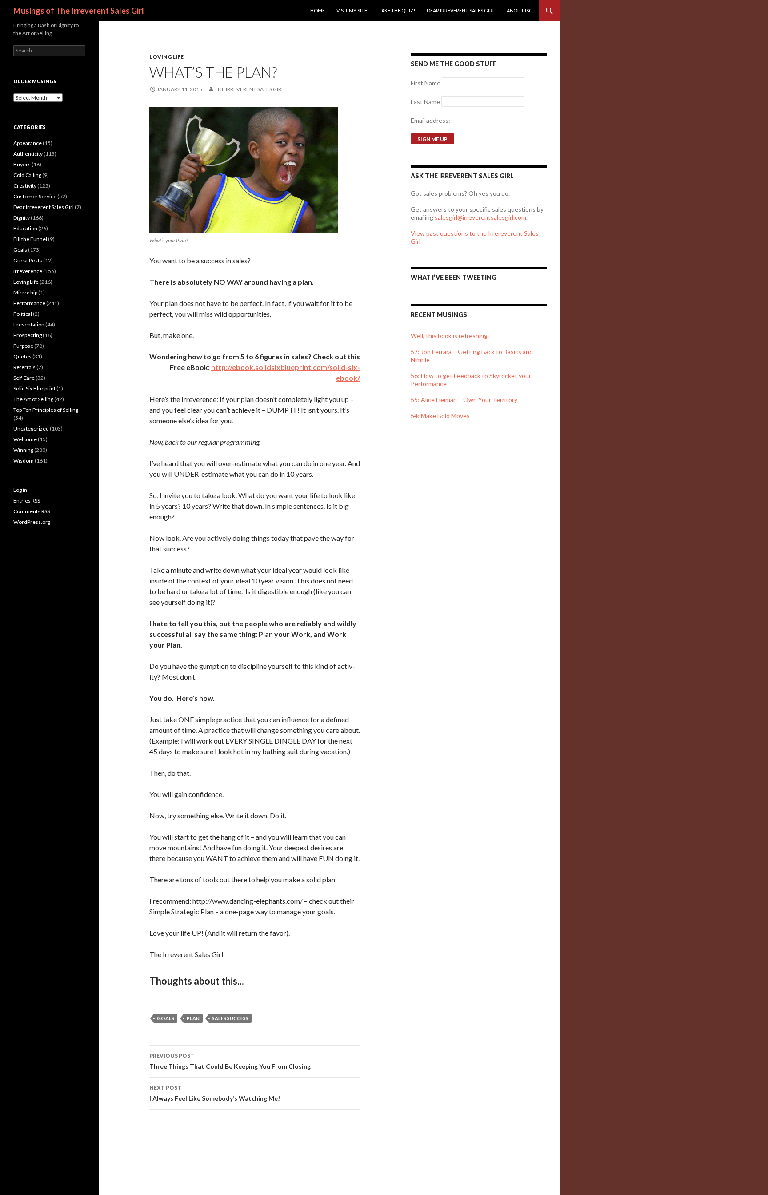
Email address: (431, 120)
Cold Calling (27, 175)
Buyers (22, 164)
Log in (20, 490)
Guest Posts (27, 260)
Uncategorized (31, 428)
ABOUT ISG (520, 10)
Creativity (24, 185)
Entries (26, 500)
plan (193, 1018)
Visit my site (351, 10)
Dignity (21, 217)
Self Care (24, 377)
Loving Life (166, 56)
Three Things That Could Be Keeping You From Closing (230, 1061)
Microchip (25, 292)
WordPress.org (31, 522)
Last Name (425, 101)
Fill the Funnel (30, 239)
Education (25, 228)
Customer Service (34, 196)
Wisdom (23, 460)
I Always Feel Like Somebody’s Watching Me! (214, 1093)
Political (22, 313)
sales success (230, 1018)
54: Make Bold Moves (440, 415)
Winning (23, 450)
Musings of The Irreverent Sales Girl (78, 11)
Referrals (24, 367)
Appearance (27, 143)
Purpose (23, 345)
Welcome (25, 439)
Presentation (28, 324)
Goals (20, 249)
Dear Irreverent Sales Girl (461, 10)
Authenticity (28, 153)
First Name (425, 83)
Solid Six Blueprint (34, 388)
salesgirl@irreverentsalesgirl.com (480, 217)
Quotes (22, 356)
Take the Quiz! (397, 10)
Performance (29, 303)
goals (165, 1018)
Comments (31, 511)
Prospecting (27, 335)
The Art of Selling (33, 399)
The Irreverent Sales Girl (249, 89)
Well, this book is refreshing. (450, 335)
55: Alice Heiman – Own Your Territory (464, 399)
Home (317, 10)
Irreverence (27, 271)
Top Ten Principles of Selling (45, 409)
